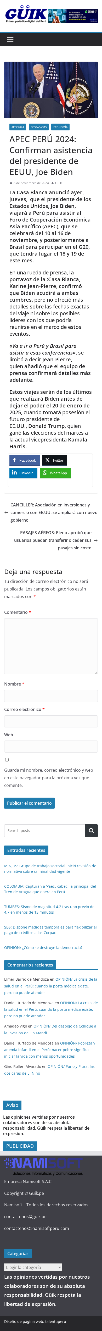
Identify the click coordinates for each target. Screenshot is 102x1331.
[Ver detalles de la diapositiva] (73, 16)
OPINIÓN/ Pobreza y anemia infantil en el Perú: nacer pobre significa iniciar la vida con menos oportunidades (49, 1050)
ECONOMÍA (60, 127)
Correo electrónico (24, 709)
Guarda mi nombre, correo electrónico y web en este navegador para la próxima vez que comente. (48, 777)
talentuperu (55, 1321)
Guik (58, 183)
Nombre (14, 684)
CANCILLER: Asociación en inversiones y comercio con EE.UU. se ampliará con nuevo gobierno (54, 512)
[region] (73, 16)
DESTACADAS (39, 127)
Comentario (17, 612)
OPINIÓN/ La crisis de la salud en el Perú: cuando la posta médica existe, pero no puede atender (50, 986)
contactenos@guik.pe (25, 1216)
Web (8, 735)
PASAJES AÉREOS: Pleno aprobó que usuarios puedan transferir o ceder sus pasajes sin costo (53, 540)
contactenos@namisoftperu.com (36, 1228)
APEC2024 (18, 127)
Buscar (92, 830)
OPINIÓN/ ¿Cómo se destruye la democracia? (43, 947)
